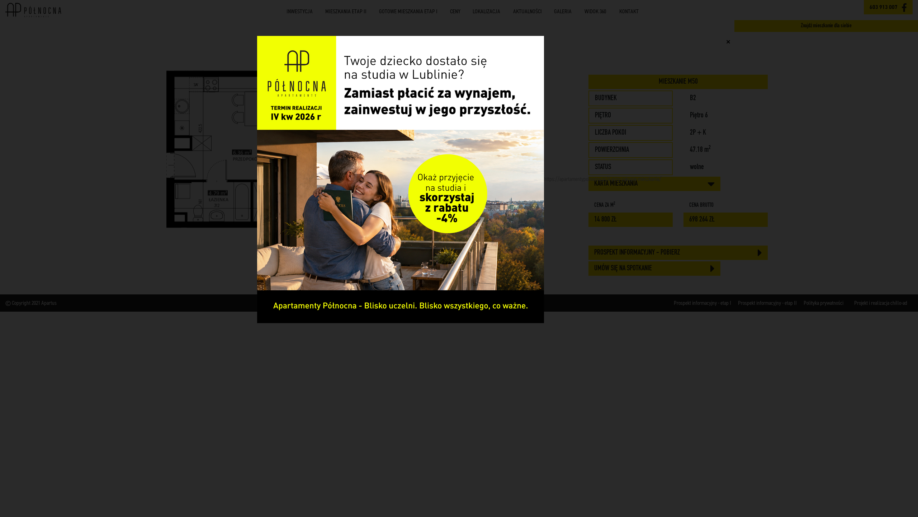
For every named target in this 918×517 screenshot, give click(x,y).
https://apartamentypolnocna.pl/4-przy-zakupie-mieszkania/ (602, 179)
